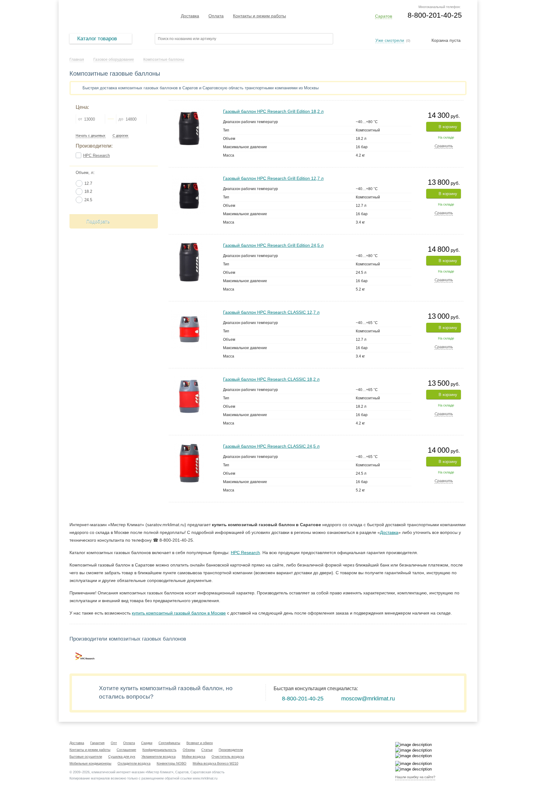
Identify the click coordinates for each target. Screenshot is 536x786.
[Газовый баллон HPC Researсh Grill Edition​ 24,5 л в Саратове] (189, 244)
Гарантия (97, 743)
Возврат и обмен (199, 743)
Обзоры (189, 750)
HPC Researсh (96, 155)
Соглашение (126, 750)
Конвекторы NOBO (171, 763)
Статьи (206, 750)
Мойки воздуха (193, 756)
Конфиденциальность (159, 750)
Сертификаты (169, 743)
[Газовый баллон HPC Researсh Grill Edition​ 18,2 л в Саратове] (189, 111)
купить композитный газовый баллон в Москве (179, 613)
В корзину (448, 126)
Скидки (146, 743)
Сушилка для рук (121, 756)
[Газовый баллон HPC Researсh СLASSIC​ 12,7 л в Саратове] (189, 311)
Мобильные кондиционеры (90, 763)
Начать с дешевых (90, 135)
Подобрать (98, 221)
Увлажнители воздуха (158, 756)
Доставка (190, 15)
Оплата (216, 15)
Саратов (383, 16)
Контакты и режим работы (259, 15)
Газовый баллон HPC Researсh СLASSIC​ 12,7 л (271, 312)
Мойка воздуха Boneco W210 (215, 763)
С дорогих (120, 135)
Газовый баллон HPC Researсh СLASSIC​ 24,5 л (271, 446)
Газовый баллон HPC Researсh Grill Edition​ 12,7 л (273, 178)
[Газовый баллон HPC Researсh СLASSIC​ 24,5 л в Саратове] (189, 445)
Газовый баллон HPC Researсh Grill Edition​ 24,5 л (273, 245)
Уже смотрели (389, 40)
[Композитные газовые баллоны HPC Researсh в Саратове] (84, 656)
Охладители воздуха (134, 763)
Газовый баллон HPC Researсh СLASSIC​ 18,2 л (271, 379)
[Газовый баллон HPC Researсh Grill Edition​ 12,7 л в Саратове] (189, 177)
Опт (114, 743)
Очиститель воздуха (228, 756)
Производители (231, 750)
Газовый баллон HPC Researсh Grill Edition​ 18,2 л (273, 111)
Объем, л (84, 172)
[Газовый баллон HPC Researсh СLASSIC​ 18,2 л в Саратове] (189, 378)
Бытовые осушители (85, 756)
